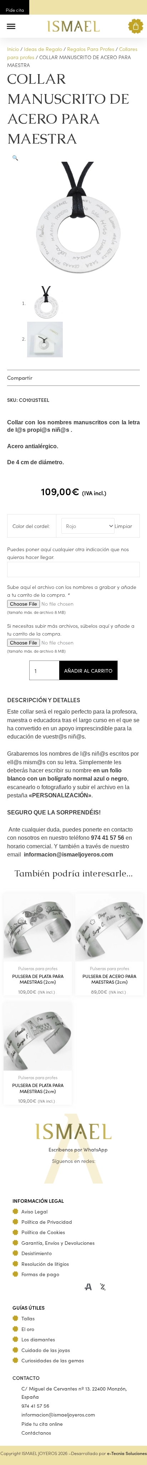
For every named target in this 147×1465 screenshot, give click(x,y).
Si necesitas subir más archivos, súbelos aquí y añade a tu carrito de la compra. (71, 629)
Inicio (13, 48)
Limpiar (123, 525)
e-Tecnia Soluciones (127, 1453)
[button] (25, 26)
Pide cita (15, 9)
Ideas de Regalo (43, 48)
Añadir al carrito (88, 670)
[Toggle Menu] (11, 26)
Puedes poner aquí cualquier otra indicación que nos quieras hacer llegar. (68, 552)
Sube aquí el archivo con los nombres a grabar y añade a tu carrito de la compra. (71, 590)
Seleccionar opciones (56, 993)
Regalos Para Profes (90, 48)
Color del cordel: (31, 525)
